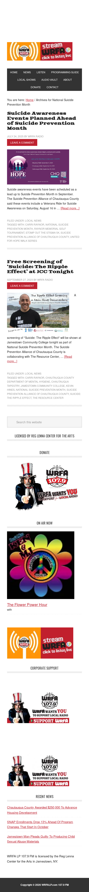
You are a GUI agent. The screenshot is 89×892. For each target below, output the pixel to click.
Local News (33, 220)
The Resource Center (48, 397)
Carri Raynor (34, 224)
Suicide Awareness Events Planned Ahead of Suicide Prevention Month (41, 121)
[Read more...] (70, 208)
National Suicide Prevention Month (40, 389)
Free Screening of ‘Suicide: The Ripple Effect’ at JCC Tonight (40, 266)
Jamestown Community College (43, 385)
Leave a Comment (22, 142)
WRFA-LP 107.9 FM (44, 20)
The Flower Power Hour (27, 604)
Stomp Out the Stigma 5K (42, 232)
